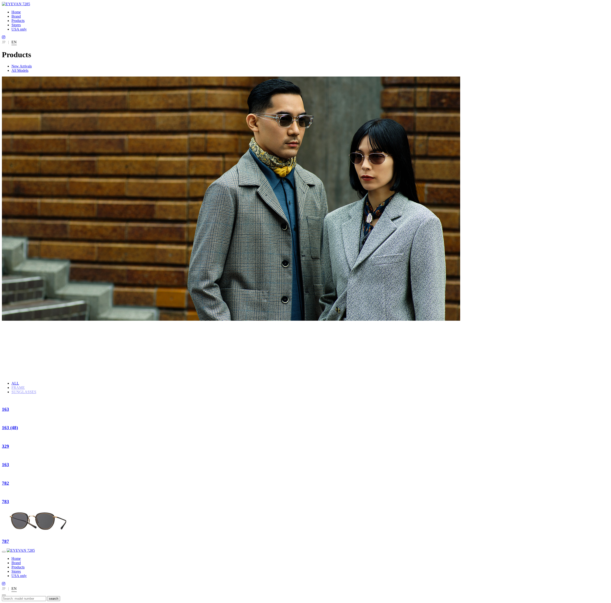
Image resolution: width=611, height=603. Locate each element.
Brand (16, 16)
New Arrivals (21, 66)
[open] (4, 551)
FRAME (18, 388)
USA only (19, 29)
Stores (16, 25)
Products (18, 21)
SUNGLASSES (23, 392)
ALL (15, 383)
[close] (4, 595)
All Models (19, 70)
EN (14, 42)
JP (3, 42)
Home (16, 12)
